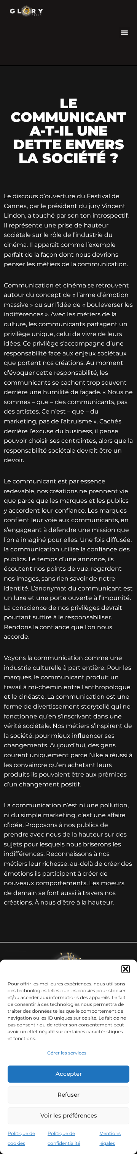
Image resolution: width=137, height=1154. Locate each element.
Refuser (68, 1094)
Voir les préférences (68, 1115)
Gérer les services (66, 1053)
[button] (125, 969)
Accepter (69, 1073)
